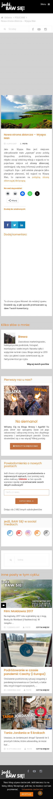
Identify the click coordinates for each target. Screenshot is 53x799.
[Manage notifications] (40, 793)
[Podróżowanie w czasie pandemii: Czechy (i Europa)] (26, 650)
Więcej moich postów (38, 364)
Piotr (25, 143)
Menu (43, 4)
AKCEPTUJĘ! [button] (26, 794)
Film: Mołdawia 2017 (18, 611)
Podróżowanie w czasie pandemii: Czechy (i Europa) (25, 672)
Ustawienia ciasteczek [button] (32, 789)
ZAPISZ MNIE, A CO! (26, 502)
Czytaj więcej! (43, 627)
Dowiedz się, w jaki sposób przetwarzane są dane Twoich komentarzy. (25, 306)
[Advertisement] (26, 67)
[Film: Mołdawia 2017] (26, 594)
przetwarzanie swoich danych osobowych (24, 483)
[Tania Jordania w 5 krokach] (26, 712)
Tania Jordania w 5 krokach (24, 733)
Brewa (22, 337)
